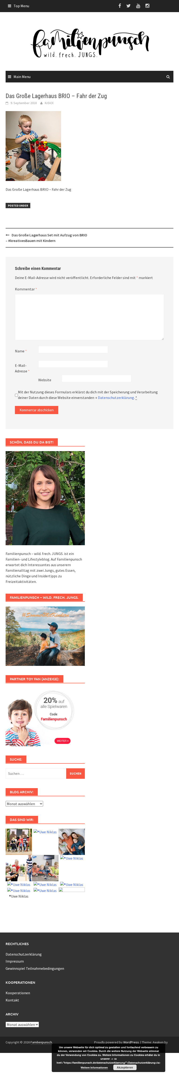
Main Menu (22, 76)
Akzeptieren (125, 1067)
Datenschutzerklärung (116, 397)
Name (21, 351)
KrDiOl (49, 103)
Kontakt (12, 1000)
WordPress (131, 1042)
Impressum (15, 961)
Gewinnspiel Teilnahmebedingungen (35, 968)
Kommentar (26, 289)
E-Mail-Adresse (22, 368)
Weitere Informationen (94, 1067)
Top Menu (21, 5)
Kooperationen (18, 993)
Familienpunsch (41, 1042)
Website (44, 380)
